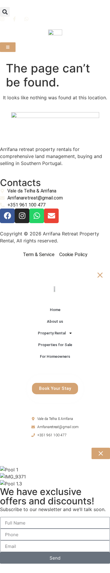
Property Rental (52, 333)
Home (55, 310)
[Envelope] (51, 216)
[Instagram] (22, 216)
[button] (5, 12)
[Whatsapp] (36, 216)
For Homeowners (55, 356)
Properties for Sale (55, 345)
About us (55, 321)
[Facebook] (7, 216)
